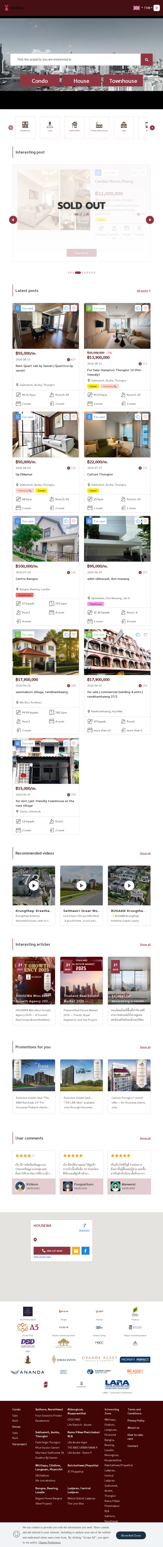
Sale (15, 1415)
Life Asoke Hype (77, 1442)
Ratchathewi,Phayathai (83, 1465)
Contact (133, 1446)
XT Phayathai (75, 1471)
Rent (15, 1420)
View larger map (42, 1256)
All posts (142, 290)
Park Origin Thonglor (47, 1442)
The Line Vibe (76, 1503)
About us (133, 1427)
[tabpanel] (81, 210)
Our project (19, 1444)
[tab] (68, 272)
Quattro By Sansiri (46, 1457)
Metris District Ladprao (81, 1498)
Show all (145, 853)
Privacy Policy (136, 1420)
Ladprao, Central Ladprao (110, 1475)
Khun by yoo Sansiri (47, 1447)
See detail (81, 248)
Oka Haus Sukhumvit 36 (49, 1452)
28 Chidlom (42, 1475)
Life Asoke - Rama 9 (80, 1452)
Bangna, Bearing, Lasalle (110, 1445)
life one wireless (45, 1480)
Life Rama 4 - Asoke (80, 1424)
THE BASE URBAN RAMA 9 (82, 1447)
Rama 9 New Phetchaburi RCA (112, 1506)
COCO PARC (74, 1419)
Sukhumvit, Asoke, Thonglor (111, 1490)
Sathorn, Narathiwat (49, 1409)
